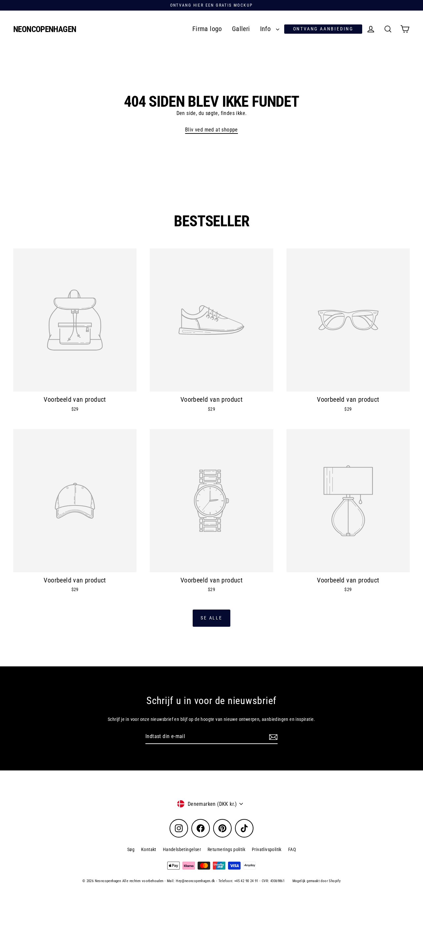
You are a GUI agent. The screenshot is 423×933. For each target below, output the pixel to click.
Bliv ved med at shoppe (211, 130)
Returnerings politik (226, 849)
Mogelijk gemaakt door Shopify (316, 881)
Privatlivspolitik (267, 849)
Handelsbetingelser (182, 849)
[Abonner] (272, 736)
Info (266, 29)
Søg (131, 849)
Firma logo (207, 29)
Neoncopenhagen (44, 29)
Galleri (241, 29)
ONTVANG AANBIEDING (323, 28)
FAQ (292, 849)
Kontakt (148, 849)
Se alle (211, 617)
